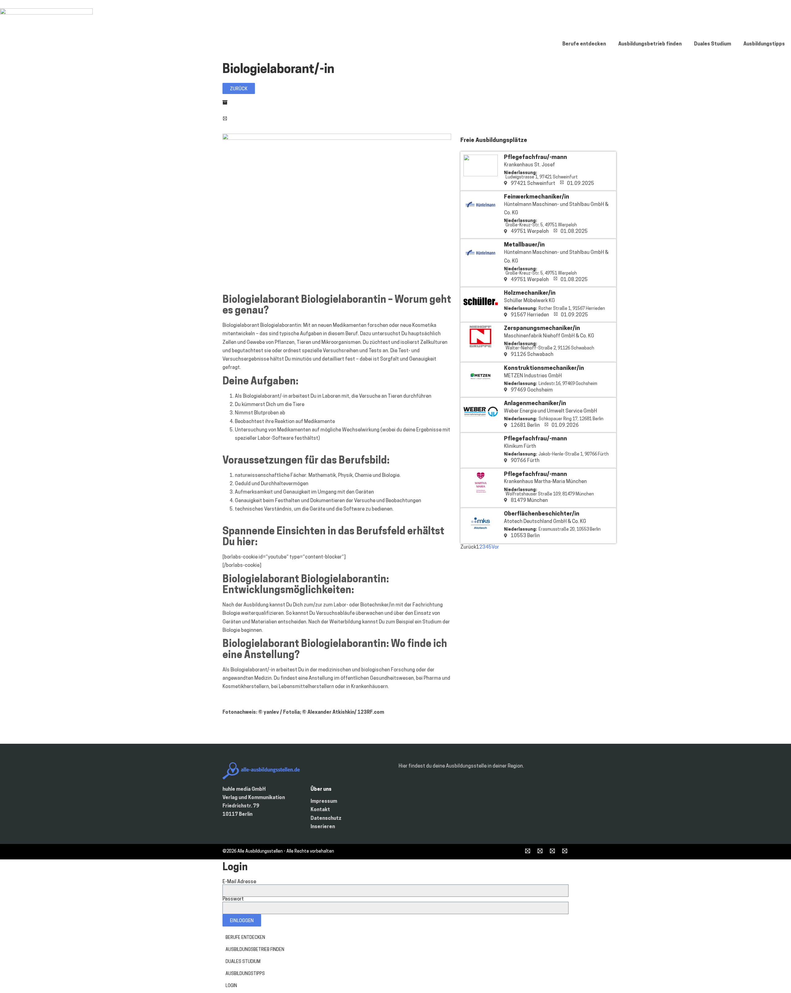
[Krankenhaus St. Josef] (480, 175)
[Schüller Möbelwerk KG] (480, 310)
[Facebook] (527, 852)
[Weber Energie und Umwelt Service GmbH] (480, 421)
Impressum (324, 801)
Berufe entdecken (584, 44)
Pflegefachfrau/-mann (535, 158)
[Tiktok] (552, 852)
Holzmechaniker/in (530, 293)
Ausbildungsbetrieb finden (650, 44)
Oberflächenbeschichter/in (541, 514)
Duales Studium (712, 44)
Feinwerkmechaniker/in (536, 197)
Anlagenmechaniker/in (535, 404)
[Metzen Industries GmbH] (480, 385)
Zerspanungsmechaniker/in (542, 329)
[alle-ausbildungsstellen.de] (46, 13)
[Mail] (565, 852)
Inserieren (323, 826)
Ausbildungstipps (764, 44)
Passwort (233, 899)
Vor (495, 547)
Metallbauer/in (524, 245)
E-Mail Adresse (239, 882)
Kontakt (320, 809)
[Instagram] (540, 852)
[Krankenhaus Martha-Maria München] (480, 492)
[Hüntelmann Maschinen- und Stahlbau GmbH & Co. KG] (480, 214)
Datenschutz (326, 818)
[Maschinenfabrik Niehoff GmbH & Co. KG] (480, 346)
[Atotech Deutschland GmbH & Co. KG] (480, 531)
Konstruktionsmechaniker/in (544, 368)
